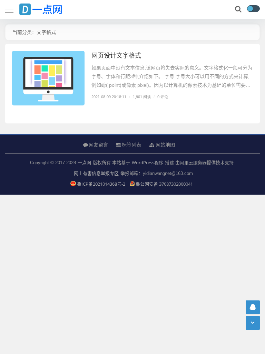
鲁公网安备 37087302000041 (164, 184)
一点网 (84, 162)
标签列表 (131, 144)
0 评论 (162, 96)
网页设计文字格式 (116, 55)
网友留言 (98, 144)
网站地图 (164, 144)
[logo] (46, 8)
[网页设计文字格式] (48, 78)
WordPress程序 (147, 162)
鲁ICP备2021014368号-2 (101, 184)
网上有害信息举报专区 (96, 173)
